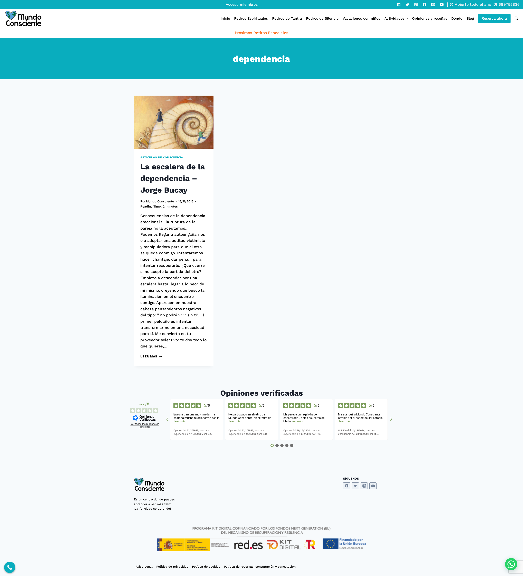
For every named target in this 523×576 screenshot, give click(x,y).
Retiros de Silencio (322, 18)
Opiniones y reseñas (429, 18)
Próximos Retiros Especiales (261, 32)
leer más (180, 421)
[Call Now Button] (9, 567)
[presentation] (173, 122)
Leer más (151, 356)
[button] (511, 564)
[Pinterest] (416, 4)
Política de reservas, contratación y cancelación (260, 566)
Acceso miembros (242, 4)
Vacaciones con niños (361, 18)
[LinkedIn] (398, 4)
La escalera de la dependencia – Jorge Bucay (172, 178)
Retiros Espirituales (251, 18)
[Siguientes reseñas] (391, 419)
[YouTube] (441, 4)
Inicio (225, 18)
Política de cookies (206, 566)
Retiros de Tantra (287, 18)
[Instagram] (433, 4)
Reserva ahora (494, 18)
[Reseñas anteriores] (167, 419)
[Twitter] (407, 4)
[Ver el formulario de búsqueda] (515, 18)
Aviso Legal (144, 566)
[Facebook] (424, 4)
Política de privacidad (172, 566)
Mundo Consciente (160, 201)
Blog (470, 18)
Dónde (456, 18)
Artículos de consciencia (161, 157)
